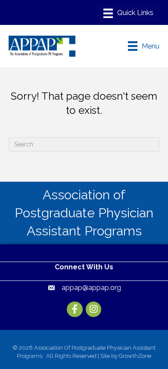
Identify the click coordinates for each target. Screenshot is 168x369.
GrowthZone (135, 356)
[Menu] (128, 13)
